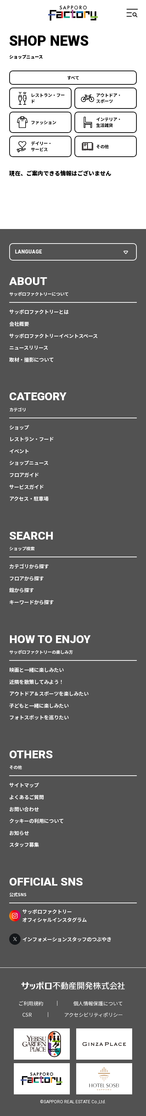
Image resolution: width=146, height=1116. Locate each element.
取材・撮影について (31, 359)
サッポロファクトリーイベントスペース (53, 335)
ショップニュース (29, 462)
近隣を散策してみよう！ (36, 681)
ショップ (19, 427)
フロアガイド (24, 474)
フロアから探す (26, 578)
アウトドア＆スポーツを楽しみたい (49, 693)
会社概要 (19, 323)
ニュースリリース (28, 347)
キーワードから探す (31, 602)
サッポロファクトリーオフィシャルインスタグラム (54, 915)
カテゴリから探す (29, 566)
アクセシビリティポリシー (93, 1014)
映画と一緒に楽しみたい (36, 669)
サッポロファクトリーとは (39, 311)
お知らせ (19, 832)
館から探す (21, 589)
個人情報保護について (98, 1003)
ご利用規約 (30, 1003)
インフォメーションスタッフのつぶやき (67, 939)
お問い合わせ (24, 809)
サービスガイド (26, 486)
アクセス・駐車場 (29, 498)
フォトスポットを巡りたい (39, 717)
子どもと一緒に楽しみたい (39, 705)
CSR (27, 1014)
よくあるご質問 (26, 796)
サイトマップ (24, 784)
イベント (19, 450)
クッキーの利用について (36, 820)
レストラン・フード (31, 438)
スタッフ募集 (24, 844)
